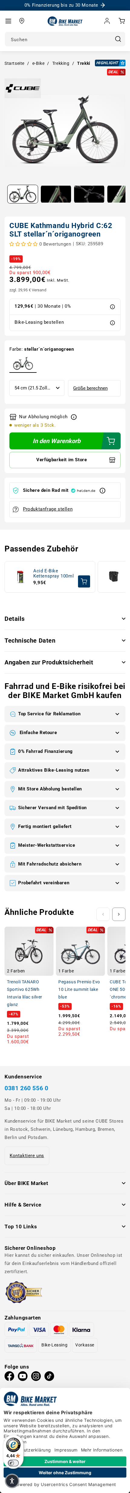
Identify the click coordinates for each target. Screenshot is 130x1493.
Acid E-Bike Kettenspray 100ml (53, 573)
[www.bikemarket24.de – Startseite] (65, 21)
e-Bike (38, 63)
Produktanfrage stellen (48, 509)
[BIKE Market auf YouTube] (23, 1377)
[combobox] (65, 39)
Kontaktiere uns (27, 1155)
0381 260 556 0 (26, 1088)
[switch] (13, 1463)
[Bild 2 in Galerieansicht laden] (56, 194)
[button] (8, 21)
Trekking (61, 63)
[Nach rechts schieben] (118, 914)
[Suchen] (118, 39)
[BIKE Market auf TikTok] (49, 1377)
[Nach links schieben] (103, 914)
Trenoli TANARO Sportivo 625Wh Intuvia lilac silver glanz (24, 993)
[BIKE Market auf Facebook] (9, 1377)
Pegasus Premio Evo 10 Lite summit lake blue (79, 989)
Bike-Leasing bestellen (39, 322)
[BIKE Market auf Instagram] (36, 1377)
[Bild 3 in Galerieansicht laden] (89, 194)
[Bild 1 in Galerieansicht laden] (23, 194)
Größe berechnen (90, 388)
